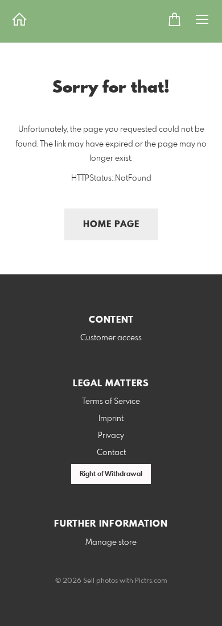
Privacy (111, 436)
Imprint (111, 419)
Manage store (111, 542)
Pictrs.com (151, 581)
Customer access (111, 338)
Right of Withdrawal (111, 474)
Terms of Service (111, 402)
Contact (111, 453)
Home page (111, 224)
